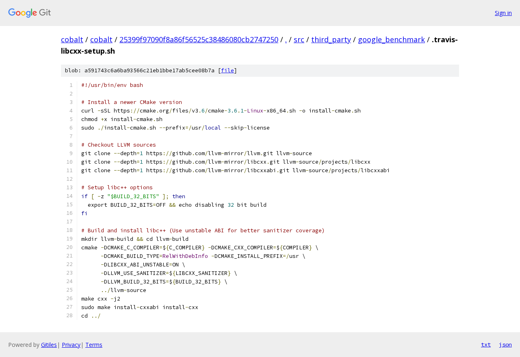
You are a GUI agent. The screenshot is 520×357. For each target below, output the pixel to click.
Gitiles (49, 344)
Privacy (71, 344)
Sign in (503, 13)
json (505, 344)
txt (486, 344)
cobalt (72, 39)
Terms (93, 344)
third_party (331, 39)
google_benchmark (391, 39)
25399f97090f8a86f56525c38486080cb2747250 (198, 39)
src (299, 39)
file (227, 70)
